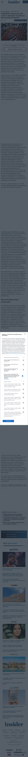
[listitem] (14, 357)
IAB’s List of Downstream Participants (15, 353)
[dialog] (14, 378)
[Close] (25, 334)
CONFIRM (8, 420)
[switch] (23, 360)
